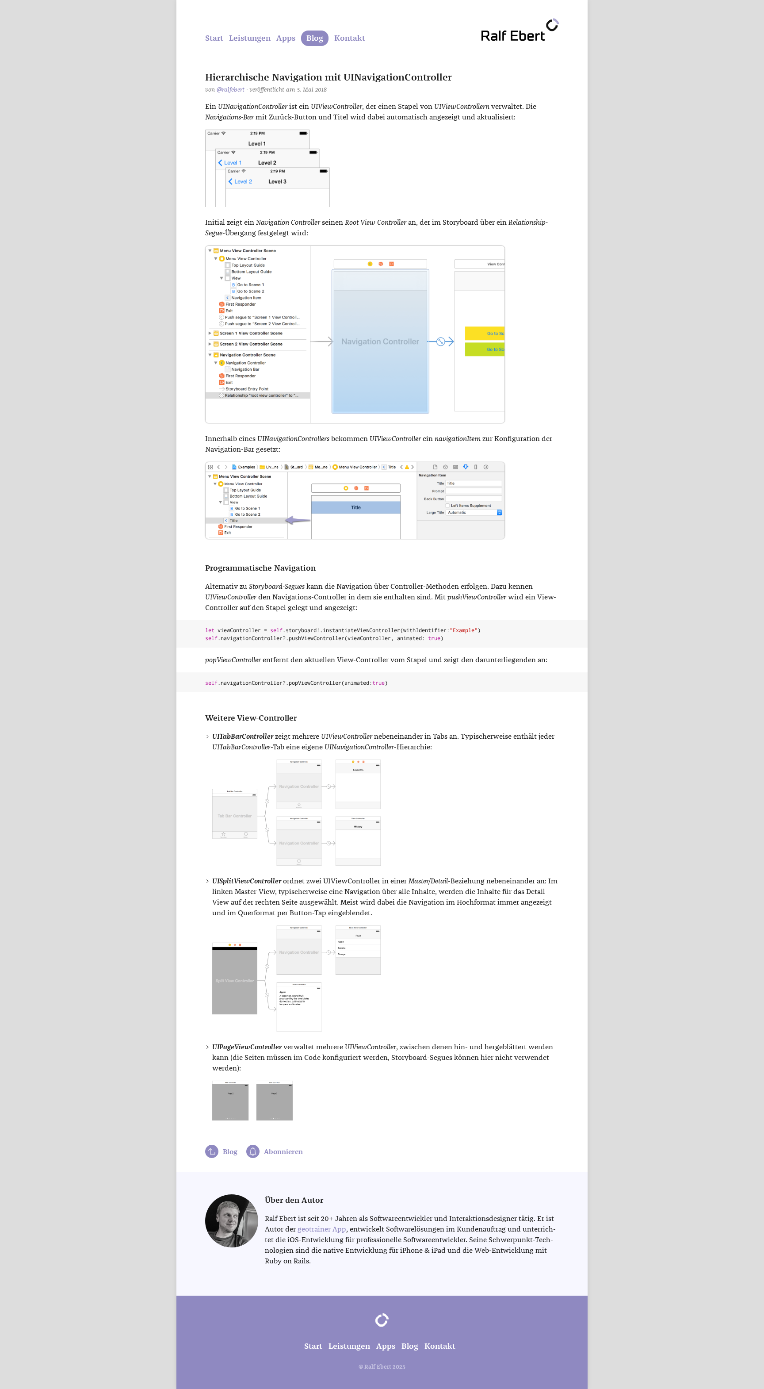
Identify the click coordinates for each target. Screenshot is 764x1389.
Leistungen (250, 38)
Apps (285, 38)
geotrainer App (322, 1229)
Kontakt (349, 38)
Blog (314, 38)
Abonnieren (283, 1151)
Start (214, 38)
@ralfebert (230, 89)
